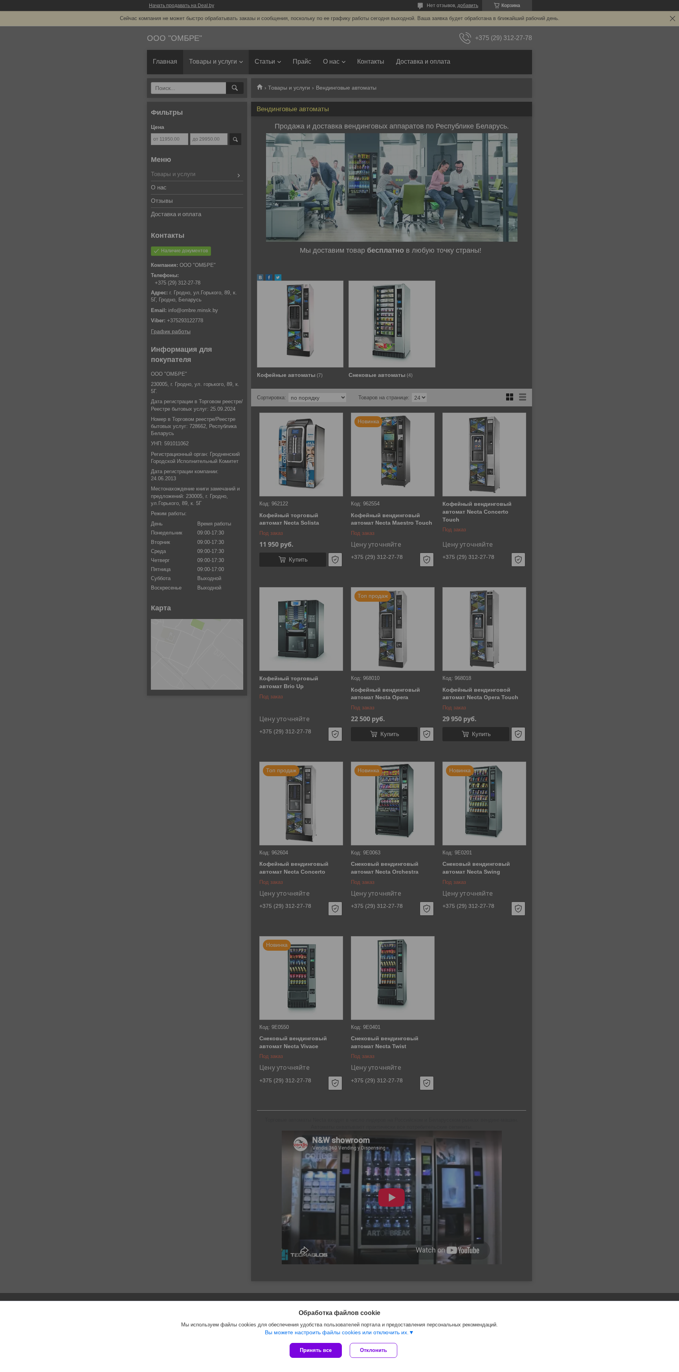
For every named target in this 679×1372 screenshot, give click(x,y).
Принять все (316, 1350)
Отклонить (373, 1350)
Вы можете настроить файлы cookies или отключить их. (337, 1332)
